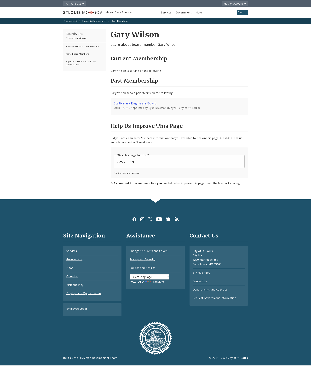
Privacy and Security (142, 259)
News (199, 12)
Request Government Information (214, 298)
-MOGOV (82, 12)
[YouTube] (159, 219)
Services (166, 12)
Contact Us (200, 281)
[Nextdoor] (168, 219)
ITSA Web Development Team (98, 358)
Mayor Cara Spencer (118, 12)
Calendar (72, 276)
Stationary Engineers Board (135, 103)
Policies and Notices (142, 268)
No (134, 162)
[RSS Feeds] (177, 219)
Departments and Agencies (210, 289)
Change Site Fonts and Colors (148, 251)
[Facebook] (134, 219)
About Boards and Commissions (82, 46)
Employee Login (76, 308)
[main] (155, 109)
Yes (122, 162)
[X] (150, 219)
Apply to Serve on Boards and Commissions (81, 63)
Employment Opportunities (83, 293)
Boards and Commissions (76, 36)
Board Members (120, 20)
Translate (157, 281)
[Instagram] (142, 219)
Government (184, 12)
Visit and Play (75, 285)
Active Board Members (77, 53)
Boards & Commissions (94, 20)
